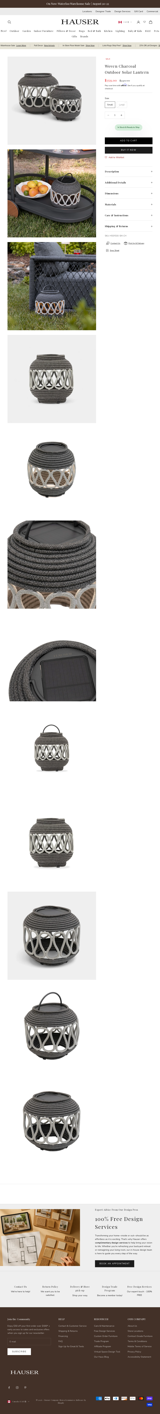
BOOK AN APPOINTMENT (115, 1263)
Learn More (21, 45)
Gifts (74, 36)
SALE (148, 30)
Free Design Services (139, 1286)
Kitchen (108, 30)
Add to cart (128, 140)
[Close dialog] (153, 1331)
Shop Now (90, 45)
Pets (156, 30)
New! (3, 30)
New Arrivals (49, 45)
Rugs (82, 30)
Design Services (122, 11)
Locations (87, 11)
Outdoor (14, 30)
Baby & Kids (135, 30)
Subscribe (19, 1351)
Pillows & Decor (66, 30)
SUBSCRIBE (110, 1382)
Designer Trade (103, 11)
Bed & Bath (94, 30)
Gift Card (138, 11)
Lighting (120, 30)
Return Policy (50, 1286)
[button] (114, 157)
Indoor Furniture (44, 30)
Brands (84, 36)
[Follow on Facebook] (9, 1387)
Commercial (152, 11)
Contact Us (20, 1286)
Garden (26, 30)
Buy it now (128, 150)
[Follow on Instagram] (17, 1387)
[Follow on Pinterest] (25, 1387)
